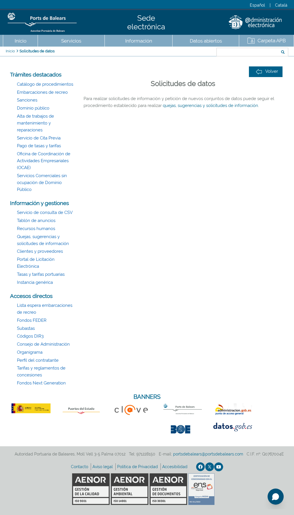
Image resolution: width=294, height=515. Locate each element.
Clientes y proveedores (40, 251)
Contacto (80, 466)
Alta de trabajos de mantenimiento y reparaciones (35, 123)
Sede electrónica (146, 22)
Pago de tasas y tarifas (39, 145)
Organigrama (29, 352)
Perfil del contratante (38, 360)
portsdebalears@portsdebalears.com (208, 454)
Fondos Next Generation (41, 383)
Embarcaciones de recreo (42, 92)
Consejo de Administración (43, 344)
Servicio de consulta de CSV (45, 212)
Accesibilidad (175, 466)
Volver (271, 71)
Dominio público (33, 108)
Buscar (197, 52)
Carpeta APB (272, 40)
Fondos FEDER (32, 320)
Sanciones (27, 100)
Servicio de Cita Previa (39, 138)
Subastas (26, 328)
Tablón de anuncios (36, 220)
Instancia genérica (35, 282)
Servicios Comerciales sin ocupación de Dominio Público (42, 182)
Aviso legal (103, 466)
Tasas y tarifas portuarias (41, 274)
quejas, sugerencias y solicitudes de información (210, 105)
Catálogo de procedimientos (45, 84)
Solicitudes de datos (37, 51)
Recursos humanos (36, 228)
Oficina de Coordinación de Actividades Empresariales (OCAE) (43, 160)
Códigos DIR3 (30, 336)
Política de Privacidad (138, 466)
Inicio (20, 41)
